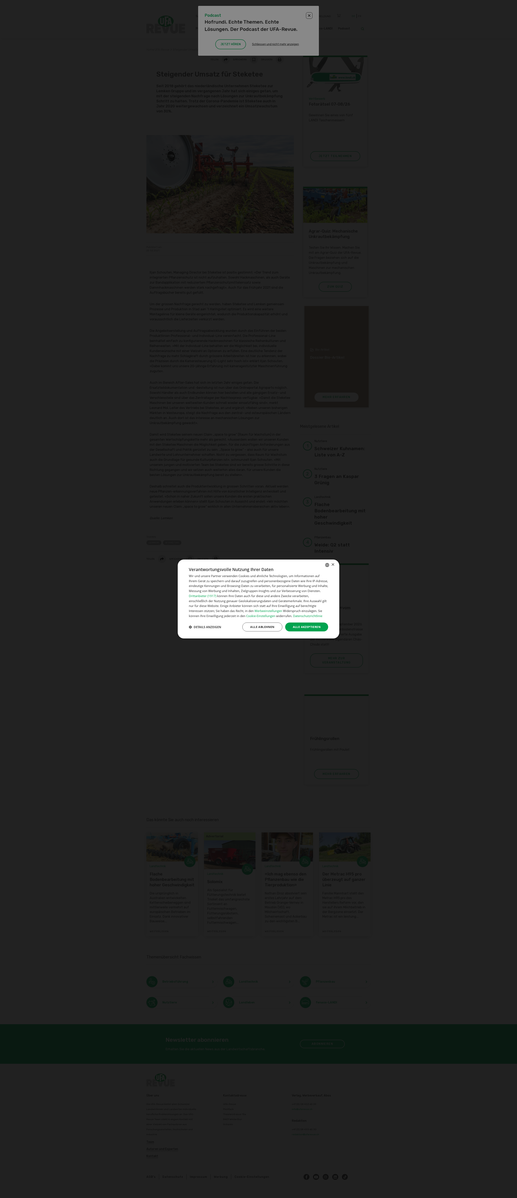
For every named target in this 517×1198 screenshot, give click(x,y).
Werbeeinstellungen (268, 611)
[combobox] (327, 565)
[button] (205, 627)
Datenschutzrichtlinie (307, 616)
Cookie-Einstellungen (260, 616)
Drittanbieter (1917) (202, 596)
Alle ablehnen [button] (262, 627)
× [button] (332, 564)
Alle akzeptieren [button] (306, 627)
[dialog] (258, 599)
